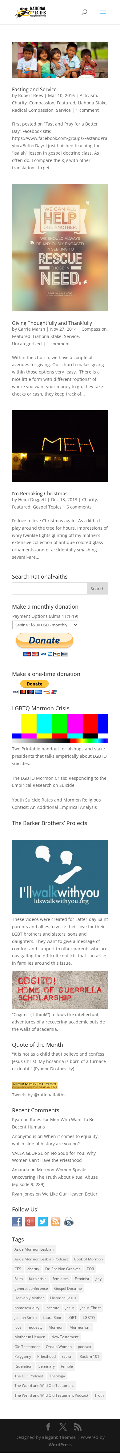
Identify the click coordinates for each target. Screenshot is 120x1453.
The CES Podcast (28, 1376)
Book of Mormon (88, 1259)
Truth (99, 1395)
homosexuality (26, 1307)
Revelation (23, 1366)
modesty (35, 1327)
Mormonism (80, 1327)
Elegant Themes (59, 1437)
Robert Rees (30, 95)
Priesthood (46, 1356)
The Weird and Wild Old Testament (44, 1385)
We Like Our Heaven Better (70, 1194)
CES (17, 1268)
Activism (88, 95)
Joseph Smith (25, 1317)
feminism (61, 1278)
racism (68, 1356)
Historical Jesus (63, 1298)
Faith (18, 1278)
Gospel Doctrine (68, 1288)
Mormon (56, 1327)
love (18, 1327)
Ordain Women (59, 1346)
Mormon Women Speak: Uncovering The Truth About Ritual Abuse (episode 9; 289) (55, 1177)
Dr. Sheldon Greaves (63, 1268)
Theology (57, 1376)
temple (67, 1366)
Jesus (70, 1307)
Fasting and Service (34, 89)
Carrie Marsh (31, 329)
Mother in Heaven (29, 1336)
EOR (90, 1268)
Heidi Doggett (32, 499)
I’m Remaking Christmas (40, 493)
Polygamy (22, 1356)
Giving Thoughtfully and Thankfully (52, 323)
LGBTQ (89, 1317)
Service (63, 110)
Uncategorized (27, 344)
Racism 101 (89, 1356)
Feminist (82, 1278)
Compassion (41, 103)
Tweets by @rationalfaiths (39, 1095)
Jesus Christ (91, 1307)
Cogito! (21, 1014)
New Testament (64, 1336)
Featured (66, 103)
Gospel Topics (47, 507)
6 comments (79, 507)
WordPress (60, 1444)
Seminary (46, 1366)
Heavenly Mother (29, 1298)
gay (98, 1278)
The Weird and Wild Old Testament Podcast (51, 1395)
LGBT (17, 934)
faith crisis (37, 1278)
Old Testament (27, 1346)
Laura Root (52, 1317)
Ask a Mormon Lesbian (34, 1249)
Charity (19, 103)
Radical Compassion (33, 110)
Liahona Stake (92, 103)
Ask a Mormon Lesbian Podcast (41, 1259)
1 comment (87, 110)
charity (33, 1268)
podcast (84, 1346)
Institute (52, 1307)
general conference (31, 1288)
